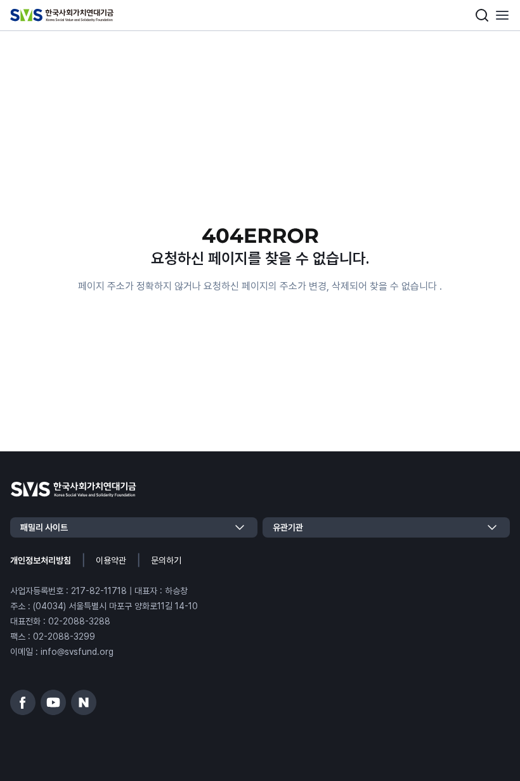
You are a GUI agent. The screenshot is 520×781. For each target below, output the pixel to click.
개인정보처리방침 (40, 560)
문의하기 (166, 560)
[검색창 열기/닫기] (482, 15)
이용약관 (111, 560)
